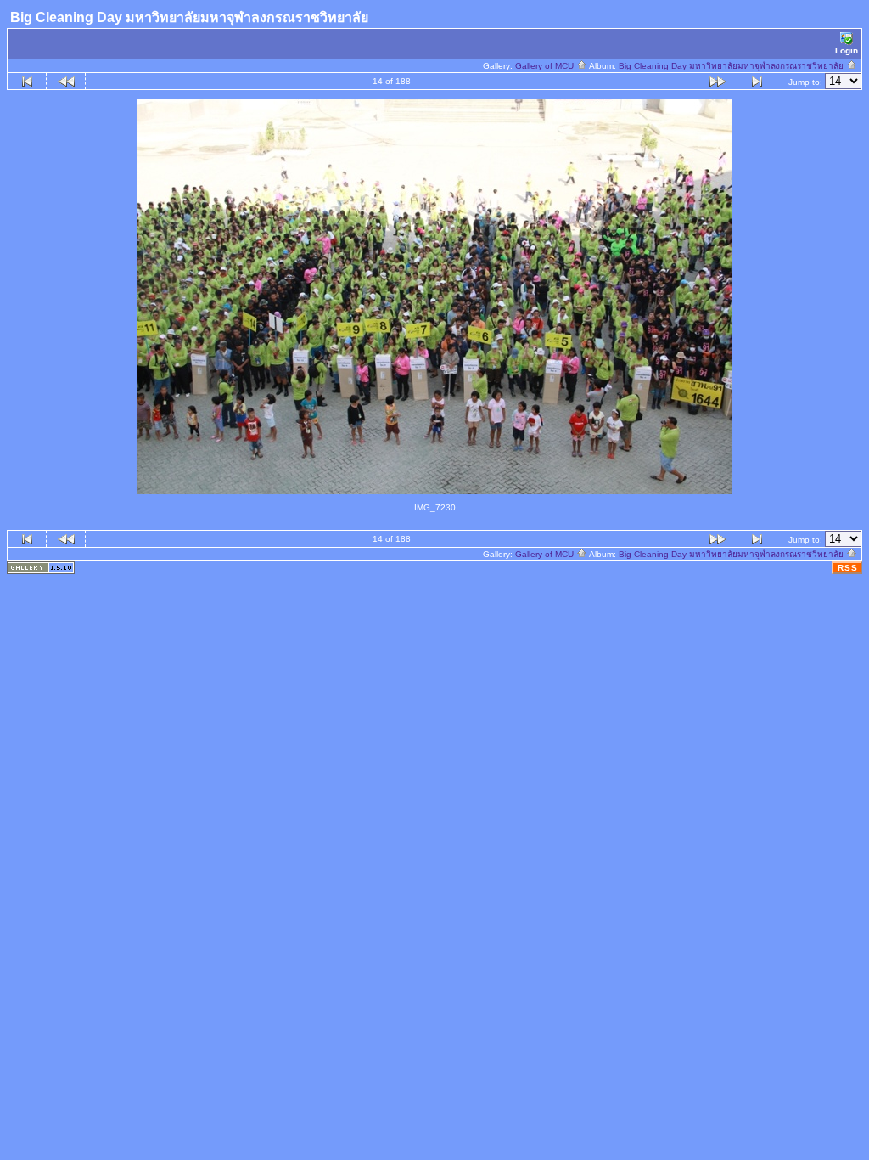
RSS (848, 567)
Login (846, 50)
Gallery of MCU (545, 65)
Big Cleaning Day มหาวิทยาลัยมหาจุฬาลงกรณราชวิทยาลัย (732, 65)
